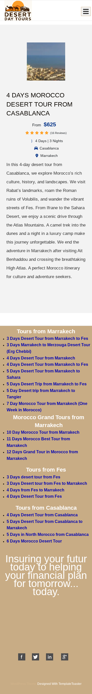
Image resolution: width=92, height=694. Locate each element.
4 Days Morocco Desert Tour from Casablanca (39, 104)
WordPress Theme (23, 684)
